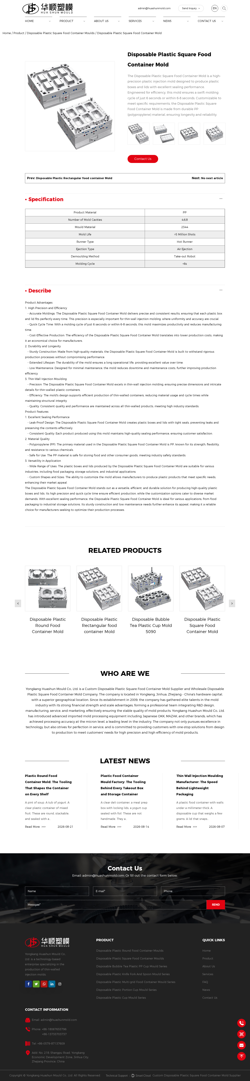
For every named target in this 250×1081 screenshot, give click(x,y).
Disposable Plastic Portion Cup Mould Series (126, 990)
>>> (35, 826)
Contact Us (207, 21)
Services (135, 21)
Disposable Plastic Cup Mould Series (121, 997)
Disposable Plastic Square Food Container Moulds (83, 24)
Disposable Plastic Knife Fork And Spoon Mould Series (133, 974)
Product (66, 21)
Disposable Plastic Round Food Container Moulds (129, 950)
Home (29, 21)
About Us (101, 21)
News (167, 21)
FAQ (205, 982)
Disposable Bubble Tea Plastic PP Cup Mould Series (131, 966)
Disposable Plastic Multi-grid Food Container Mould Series (135, 982)
